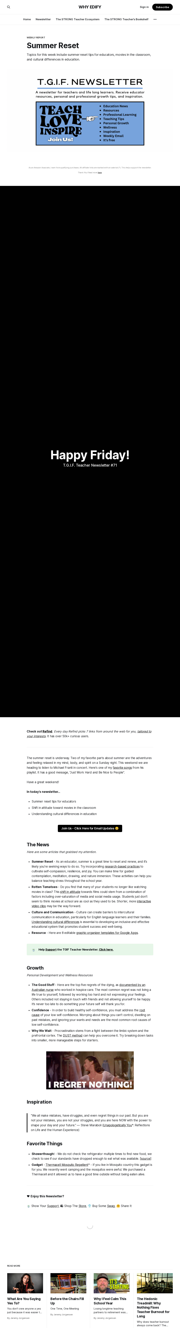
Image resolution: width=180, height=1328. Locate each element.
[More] (155, 19)
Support (51, 949)
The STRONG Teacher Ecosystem (77, 19)
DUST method (72, 1035)
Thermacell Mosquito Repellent (67, 1165)
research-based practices (122, 866)
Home (27, 19)
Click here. (106, 949)
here (100, 172)
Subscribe (162, 7)
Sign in (144, 7)
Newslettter (43, 19)
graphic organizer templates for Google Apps (107, 933)
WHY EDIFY (90, 7)
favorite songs (122, 767)
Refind (47, 731)
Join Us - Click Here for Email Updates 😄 (89, 828)
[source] (145, 1158)
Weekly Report (36, 37)
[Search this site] (8, 7)
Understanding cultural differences (55, 922)
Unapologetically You (117, 1125)
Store (82, 1206)
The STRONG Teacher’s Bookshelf (126, 19)
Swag (111, 1206)
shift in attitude (70, 892)
